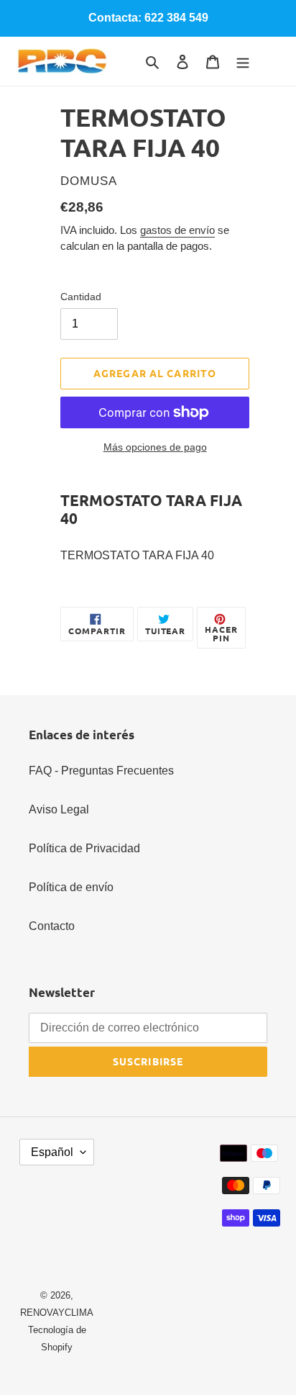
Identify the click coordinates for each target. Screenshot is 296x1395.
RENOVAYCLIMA (56, 1312)
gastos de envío (177, 230)
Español (52, 1152)
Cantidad (80, 296)
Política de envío (71, 887)
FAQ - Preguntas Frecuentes (101, 770)
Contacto (52, 926)
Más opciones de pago (155, 447)
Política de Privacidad (84, 848)
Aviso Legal (59, 809)
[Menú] (243, 61)
